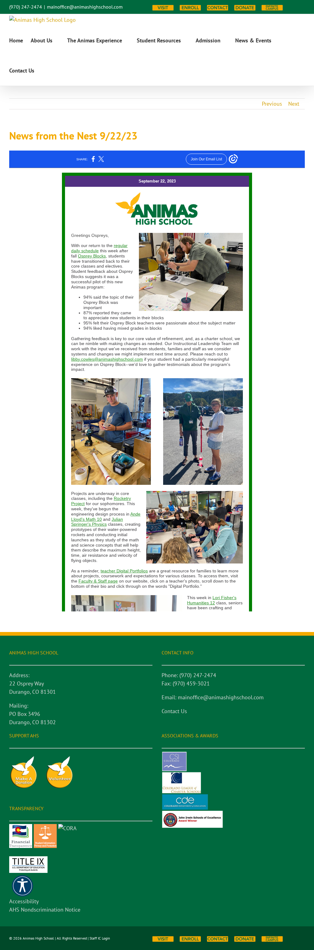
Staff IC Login (100, 938)
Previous (272, 103)
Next (293, 103)
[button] (44, 71)
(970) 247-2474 (25, 7)
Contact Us (174, 711)
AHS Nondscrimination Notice (44, 909)
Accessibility (24, 901)
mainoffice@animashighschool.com (85, 7)
